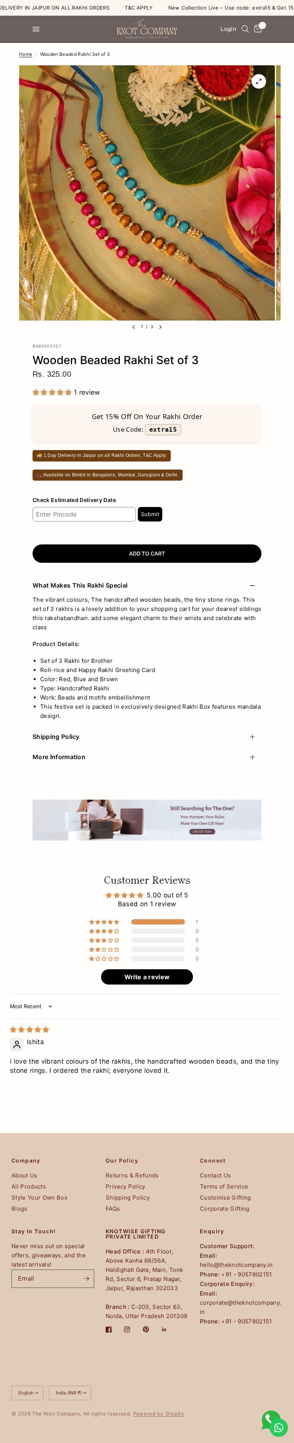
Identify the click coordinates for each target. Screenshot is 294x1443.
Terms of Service (224, 1186)
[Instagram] (132, 1329)
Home (25, 54)
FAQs (113, 1208)
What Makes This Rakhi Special (80, 585)
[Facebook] (114, 1329)
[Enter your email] (86, 1279)
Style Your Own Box (39, 1197)
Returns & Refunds (132, 1175)
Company (26, 1160)
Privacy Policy (125, 1186)
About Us (24, 1175)
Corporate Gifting (225, 1208)
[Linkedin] (169, 1329)
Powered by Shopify (158, 1414)
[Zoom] (259, 81)
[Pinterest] (151, 1329)
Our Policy (122, 1160)
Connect (213, 1160)
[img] (29, 1029)
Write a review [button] (147, 977)
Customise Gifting (225, 1197)
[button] (53, 392)
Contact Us (215, 1175)
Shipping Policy (56, 736)
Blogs (19, 1208)
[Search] (245, 29)
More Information (59, 757)
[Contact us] (279, 1428)
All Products (28, 1186)
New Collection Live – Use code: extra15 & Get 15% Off (217, 7)
